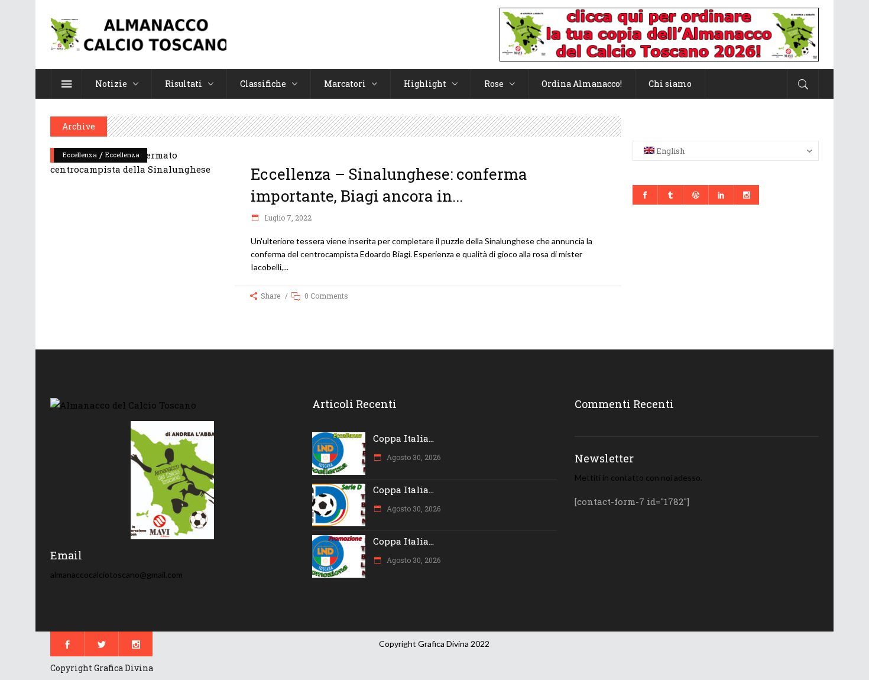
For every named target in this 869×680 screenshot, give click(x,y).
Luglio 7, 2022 (287, 217)
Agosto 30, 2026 (412, 457)
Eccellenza (80, 154)
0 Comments (326, 295)
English (669, 150)
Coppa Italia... (403, 438)
